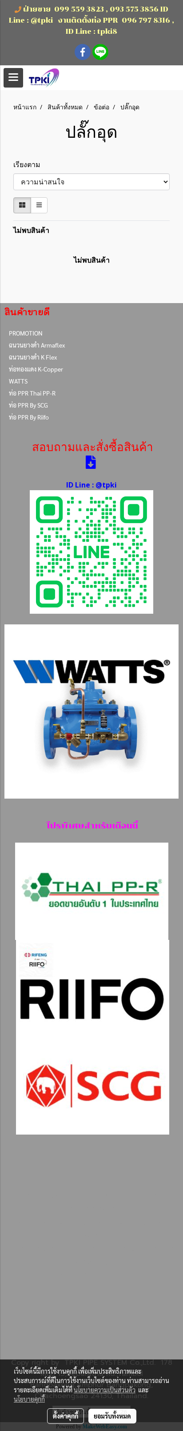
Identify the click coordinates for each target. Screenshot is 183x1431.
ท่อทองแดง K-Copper (36, 369)
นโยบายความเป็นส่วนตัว (104, 1390)
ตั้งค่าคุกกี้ (65, 1416)
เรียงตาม (29, 164)
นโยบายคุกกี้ (29, 1399)
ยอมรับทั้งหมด (112, 1416)
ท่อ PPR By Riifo (29, 417)
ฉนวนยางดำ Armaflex (37, 345)
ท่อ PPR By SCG (28, 405)
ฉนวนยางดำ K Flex (33, 357)
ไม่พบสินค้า (31, 230)
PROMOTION (26, 333)
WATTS (18, 381)
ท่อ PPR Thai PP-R (32, 393)
